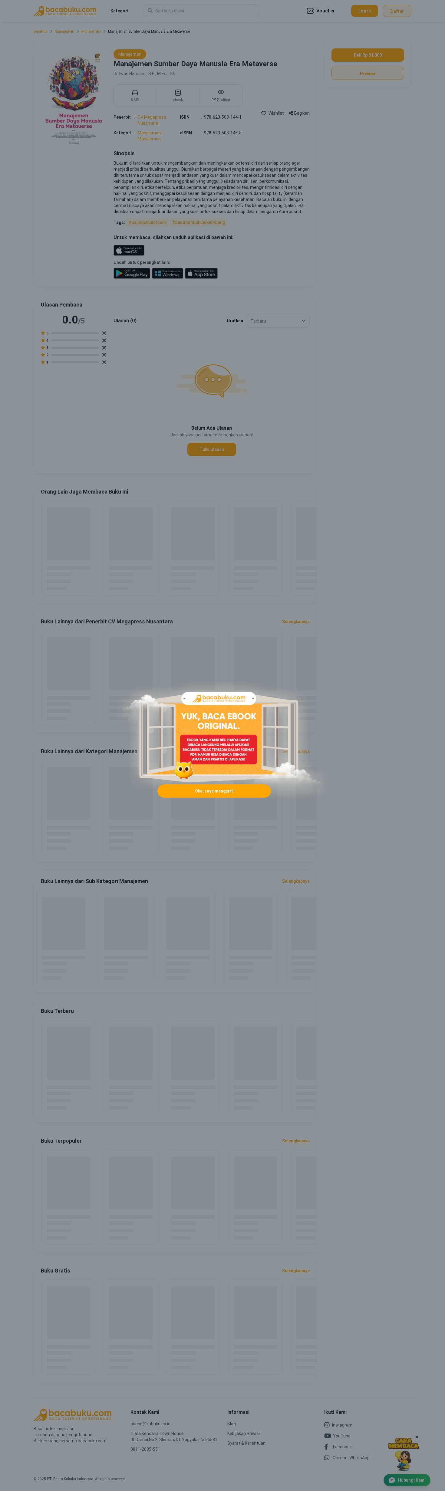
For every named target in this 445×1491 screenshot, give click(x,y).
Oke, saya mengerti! (214, 791)
